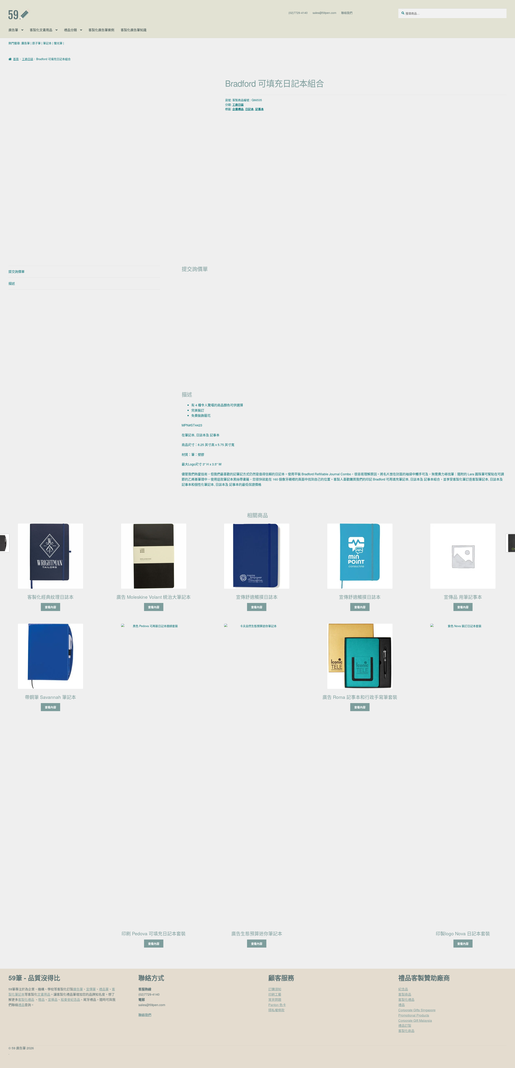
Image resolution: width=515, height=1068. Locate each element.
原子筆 (36, 43)
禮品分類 (70, 30)
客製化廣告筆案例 (101, 30)
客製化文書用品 (41, 30)
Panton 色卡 (277, 1004)
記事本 (259, 109)
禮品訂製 (404, 1025)
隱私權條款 (276, 1010)
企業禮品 (238, 109)
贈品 (41, 999)
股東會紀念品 (70, 999)
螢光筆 (58, 43)
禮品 (21, 1004)
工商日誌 (27, 59)
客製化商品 (406, 1030)
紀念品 (403, 989)
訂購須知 (274, 989)
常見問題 (274, 999)
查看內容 (50, 607)
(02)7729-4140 (298, 13)
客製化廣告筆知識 (133, 30)
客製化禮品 (26, 999)
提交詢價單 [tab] (16, 271)
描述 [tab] (11, 283)
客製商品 (404, 994)
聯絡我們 (346, 13)
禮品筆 (104, 989)
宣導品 (53, 999)
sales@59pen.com (324, 13)
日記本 (249, 109)
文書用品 (43, 994)
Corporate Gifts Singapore (417, 1010)
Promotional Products (413, 1015)
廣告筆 (13, 30)
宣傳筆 (91, 989)
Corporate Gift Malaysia (415, 1020)
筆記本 (47, 43)
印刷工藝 (274, 994)
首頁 (16, 59)
